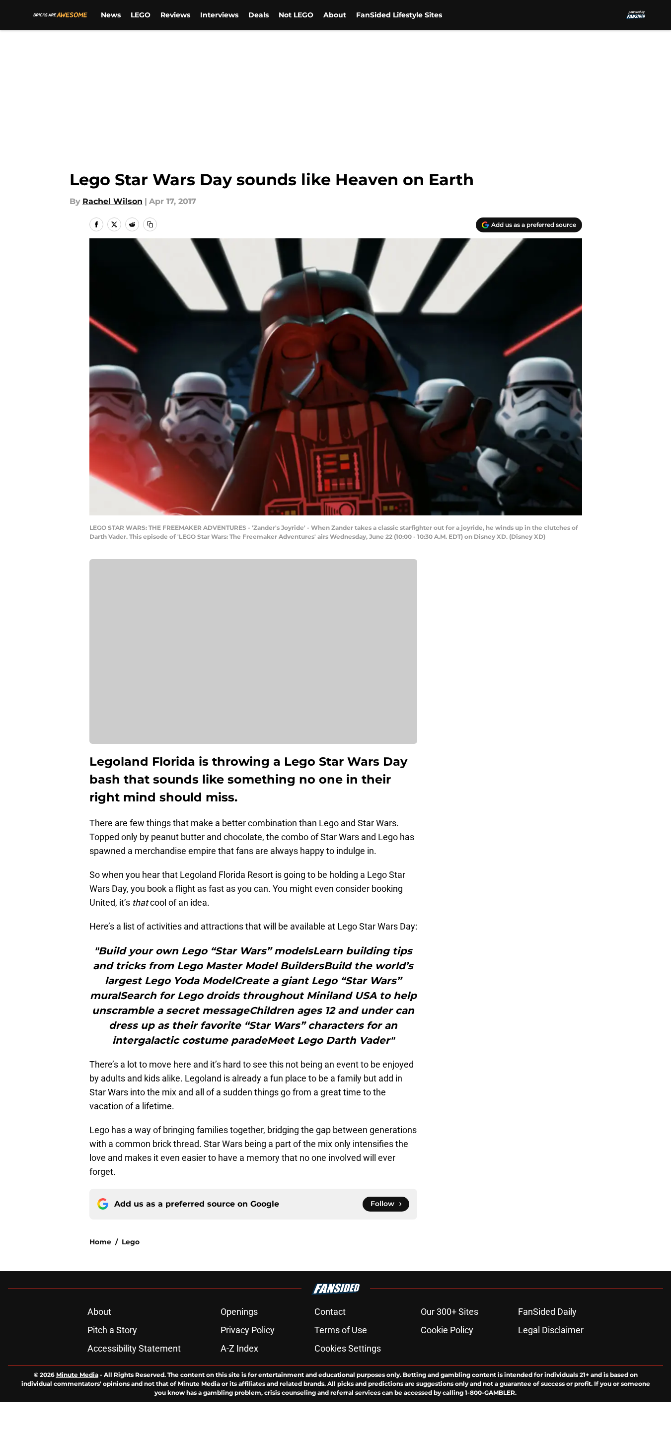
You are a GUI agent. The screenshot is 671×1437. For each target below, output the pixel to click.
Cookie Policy (447, 1330)
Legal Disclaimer (551, 1330)
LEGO (140, 14)
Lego (131, 1241)
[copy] (150, 224)
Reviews (175, 14)
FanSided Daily (547, 1311)
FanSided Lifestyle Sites (399, 14)
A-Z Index (239, 1348)
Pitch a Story (112, 1330)
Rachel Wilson (112, 201)
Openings (239, 1311)
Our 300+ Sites (449, 1311)
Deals (258, 14)
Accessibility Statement (134, 1348)
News (111, 14)
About (334, 14)
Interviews (219, 14)
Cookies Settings (347, 1348)
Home (100, 1241)
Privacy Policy (248, 1330)
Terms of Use (340, 1330)
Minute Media (77, 1374)
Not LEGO (296, 14)
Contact (330, 1311)
